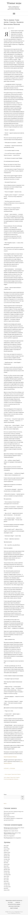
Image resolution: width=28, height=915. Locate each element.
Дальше (15, 756)
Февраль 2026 (7, 852)
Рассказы (10, 902)
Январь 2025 (6, 867)
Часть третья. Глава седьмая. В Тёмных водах (12, 833)
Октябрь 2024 (7, 872)
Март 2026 (6, 850)
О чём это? (17, 902)
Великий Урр (6, 814)
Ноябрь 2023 (7, 883)
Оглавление (10, 756)
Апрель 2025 (6, 864)
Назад (5, 756)
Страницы (12, 768)
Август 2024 (6, 876)
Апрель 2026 (6, 848)
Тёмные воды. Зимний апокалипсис (14, 900)
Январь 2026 (6, 854)
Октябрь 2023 (7, 884)
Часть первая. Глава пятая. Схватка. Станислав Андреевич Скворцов (12, 778)
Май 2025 (6, 862)
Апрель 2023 (6, 890)
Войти (5, 803)
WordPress (18, 913)
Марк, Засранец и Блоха (9, 816)
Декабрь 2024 (7, 869)
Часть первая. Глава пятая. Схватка (12, 774)
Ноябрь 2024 (7, 871)
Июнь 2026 (6, 845)
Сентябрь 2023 (7, 886)
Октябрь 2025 (7, 859)
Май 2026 (6, 847)
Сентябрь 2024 (7, 874)
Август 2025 (6, 861)
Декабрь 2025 (7, 855)
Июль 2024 (6, 878)
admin (5, 28)
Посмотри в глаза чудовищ (14, 904)
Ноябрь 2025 (7, 857)
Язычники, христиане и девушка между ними (13, 811)
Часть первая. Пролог (13, 830)
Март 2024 (6, 881)
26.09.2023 (11, 28)
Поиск (5, 794)
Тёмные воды (14, 3)
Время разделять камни (9, 813)
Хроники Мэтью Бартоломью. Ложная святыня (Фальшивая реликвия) (14, 828)
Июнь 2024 (6, 879)
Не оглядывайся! (11, 835)
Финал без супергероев (14, 906)
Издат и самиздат (14, 908)
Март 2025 (6, 866)
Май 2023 (6, 888)
